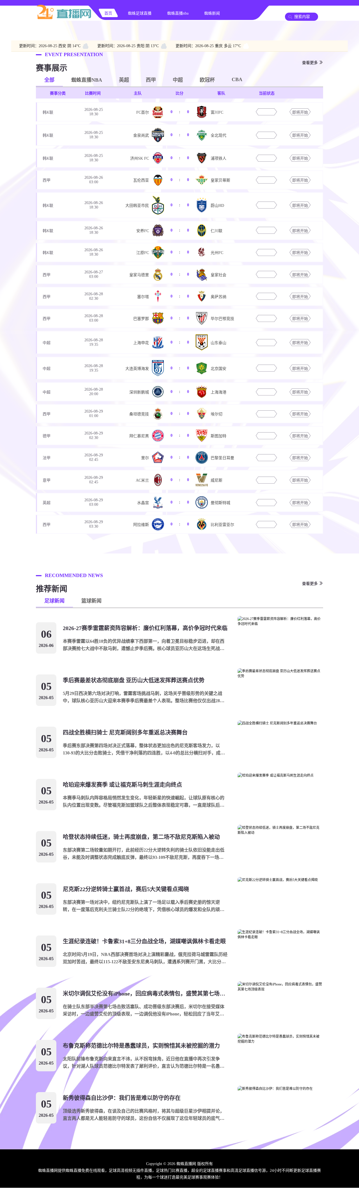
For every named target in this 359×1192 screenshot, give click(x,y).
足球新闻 (54, 601)
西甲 (151, 80)
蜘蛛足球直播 (139, 13)
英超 (124, 80)
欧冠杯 (207, 80)
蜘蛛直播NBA (86, 80)
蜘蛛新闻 (212, 13)
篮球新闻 (91, 601)
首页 (108, 13)
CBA (237, 79)
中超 (178, 80)
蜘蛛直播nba (177, 13)
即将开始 (300, 112)
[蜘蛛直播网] (64, 18)
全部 (49, 80)
